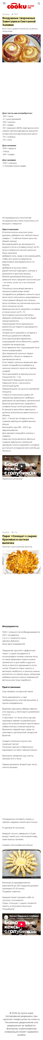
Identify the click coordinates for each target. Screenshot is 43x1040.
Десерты (5, 14)
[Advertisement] (21, 87)
